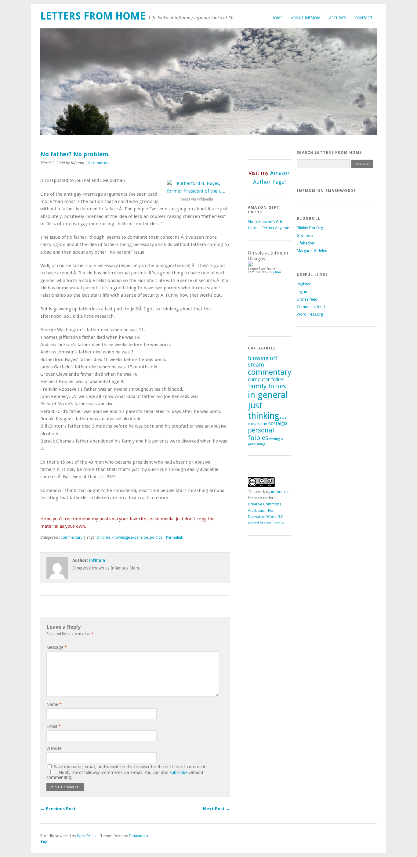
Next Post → (216, 808)
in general (268, 395)
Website (53, 748)
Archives (337, 18)
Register (304, 284)
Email (53, 726)
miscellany (257, 423)
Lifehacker (306, 243)
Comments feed (311, 306)
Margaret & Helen (312, 250)
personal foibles (261, 434)
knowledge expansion (130, 537)
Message (56, 647)
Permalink (174, 537)
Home (277, 18)
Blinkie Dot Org (310, 228)
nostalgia (278, 423)
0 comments (98, 163)
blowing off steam (262, 361)
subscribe (178, 772)
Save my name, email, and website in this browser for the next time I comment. (130, 766)
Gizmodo (305, 235)
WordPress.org (310, 314)
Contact (363, 18)
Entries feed (307, 299)
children (103, 537)
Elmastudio (138, 835)
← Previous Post (58, 808)
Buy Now (275, 272)
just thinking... (267, 410)
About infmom (306, 18)
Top (44, 842)
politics (156, 537)
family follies (267, 386)
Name (54, 704)
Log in (302, 291)
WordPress (86, 835)
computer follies (266, 379)
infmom (97, 560)
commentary (71, 537)
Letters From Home (93, 16)
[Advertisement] (275, 302)
